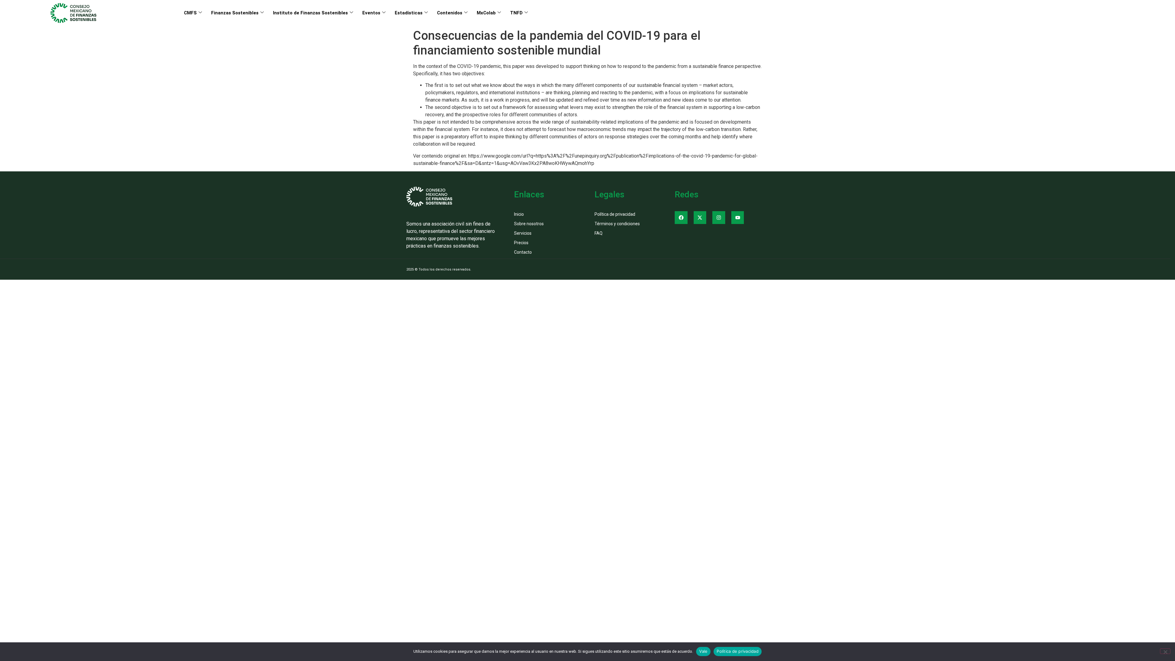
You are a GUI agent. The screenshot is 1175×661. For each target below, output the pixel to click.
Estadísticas (409, 13)
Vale (703, 651)
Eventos (371, 13)
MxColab (486, 13)
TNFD (516, 13)
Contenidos (449, 13)
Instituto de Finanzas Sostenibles (310, 13)
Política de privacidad (738, 651)
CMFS (190, 13)
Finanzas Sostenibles (235, 13)
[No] (1165, 651)
